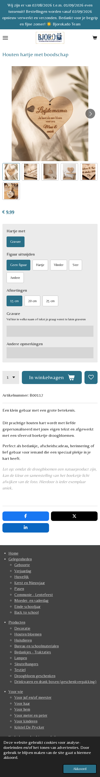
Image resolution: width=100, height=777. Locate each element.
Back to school (26, 612)
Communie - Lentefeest (33, 594)
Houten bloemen (28, 634)
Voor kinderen (25, 721)
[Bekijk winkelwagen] (94, 37)
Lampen (20, 658)
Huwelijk (21, 576)
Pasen (19, 588)
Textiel (19, 669)
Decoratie (22, 628)
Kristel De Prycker (29, 727)
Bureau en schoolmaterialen (36, 646)
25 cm (50, 301)
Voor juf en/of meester (32, 697)
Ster (75, 265)
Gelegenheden (20, 559)
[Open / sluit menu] (5, 37)
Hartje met (16, 230)
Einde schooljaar (27, 606)
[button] (11, 172)
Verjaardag (22, 571)
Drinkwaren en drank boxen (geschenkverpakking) (55, 681)
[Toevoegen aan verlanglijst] (91, 377)
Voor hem (22, 709)
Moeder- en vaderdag (31, 600)
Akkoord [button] (79, 769)
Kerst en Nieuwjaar (29, 583)
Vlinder (58, 265)
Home (13, 553)
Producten (16, 622)
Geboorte (22, 565)
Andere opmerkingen (25, 343)
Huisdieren (23, 640)
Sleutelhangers (26, 664)
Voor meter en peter (30, 715)
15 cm (14, 301)
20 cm (32, 301)
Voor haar (22, 703)
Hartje (40, 265)
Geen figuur (18, 265)
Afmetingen (17, 290)
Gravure (15, 241)
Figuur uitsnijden (21, 254)
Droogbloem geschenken (34, 676)
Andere (15, 278)
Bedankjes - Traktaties (32, 652)
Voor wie (15, 691)
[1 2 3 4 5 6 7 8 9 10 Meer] (10, 377)
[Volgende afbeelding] (90, 113)
